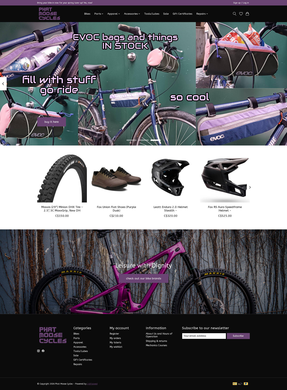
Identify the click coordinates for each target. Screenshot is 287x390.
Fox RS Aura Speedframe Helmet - (225, 208)
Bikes (87, 13)
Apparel (78, 342)
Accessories (79, 346)
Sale (166, 13)
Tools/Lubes (151, 13)
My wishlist (116, 346)
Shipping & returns (156, 341)
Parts (76, 338)
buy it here (52, 121)
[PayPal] (235, 384)
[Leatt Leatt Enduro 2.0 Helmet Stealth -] (170, 177)
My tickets (115, 342)
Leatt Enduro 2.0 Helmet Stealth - (170, 208)
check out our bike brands (143, 278)
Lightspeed (92, 384)
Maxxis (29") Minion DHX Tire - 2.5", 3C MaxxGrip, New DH (62, 208)
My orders (115, 338)
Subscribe (238, 336)
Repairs (77, 364)
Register (114, 333)
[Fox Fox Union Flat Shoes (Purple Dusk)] (116, 177)
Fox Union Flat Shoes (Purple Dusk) (116, 208)
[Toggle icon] (234, 14)
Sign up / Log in (241, 3)
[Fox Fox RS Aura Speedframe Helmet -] (225, 177)
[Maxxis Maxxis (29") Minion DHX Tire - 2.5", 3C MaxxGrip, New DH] (62, 177)
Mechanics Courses (156, 345)
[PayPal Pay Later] (246, 384)
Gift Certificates (182, 13)
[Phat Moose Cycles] (49, 14)
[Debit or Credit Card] (240, 384)
